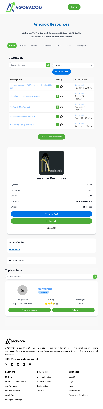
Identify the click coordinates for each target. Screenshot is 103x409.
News (68, 45)
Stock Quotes (82, 45)
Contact (40, 390)
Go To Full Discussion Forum (51, 137)
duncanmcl (79, 85)
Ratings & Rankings (13, 399)
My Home (9, 377)
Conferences (11, 386)
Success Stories (44, 381)
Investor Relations (44, 377)
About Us (72, 377)
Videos (34, 45)
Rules (71, 386)
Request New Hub (12, 390)
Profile (22, 45)
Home (12, 45)
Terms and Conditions (78, 395)
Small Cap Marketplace (15, 381)
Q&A (59, 45)
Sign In (74, 7)
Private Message (29, 310)
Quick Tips (9, 395)
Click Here (87, 207)
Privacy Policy (74, 390)
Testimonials (42, 386)
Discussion (47, 45)
